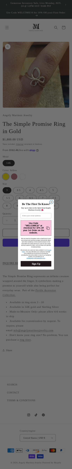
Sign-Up (36, 263)
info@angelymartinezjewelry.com (36, 258)
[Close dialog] (51, 202)
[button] (36, 228)
